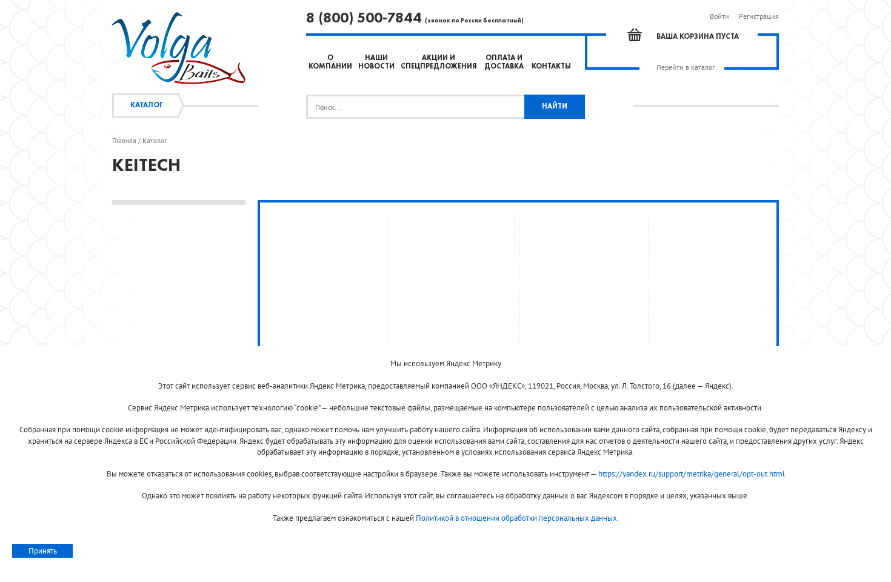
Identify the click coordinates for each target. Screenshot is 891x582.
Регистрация (759, 16)
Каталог (146, 105)
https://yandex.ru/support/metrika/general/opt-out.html (691, 474)
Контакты (551, 66)
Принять (42, 551)
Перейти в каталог (685, 67)
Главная (124, 140)
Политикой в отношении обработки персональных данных (516, 518)
